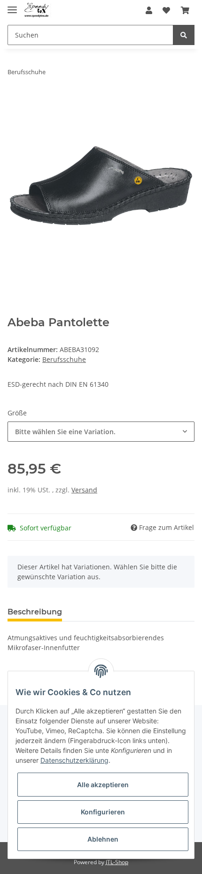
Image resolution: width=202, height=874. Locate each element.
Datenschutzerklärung (74, 760)
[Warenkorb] (185, 10)
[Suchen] (183, 35)
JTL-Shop (117, 862)
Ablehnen (102, 839)
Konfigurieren (103, 812)
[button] (148, 10)
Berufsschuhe (64, 359)
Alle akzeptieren (103, 785)
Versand (84, 489)
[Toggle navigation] (12, 6)
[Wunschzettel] (166, 10)
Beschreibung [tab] (35, 611)
